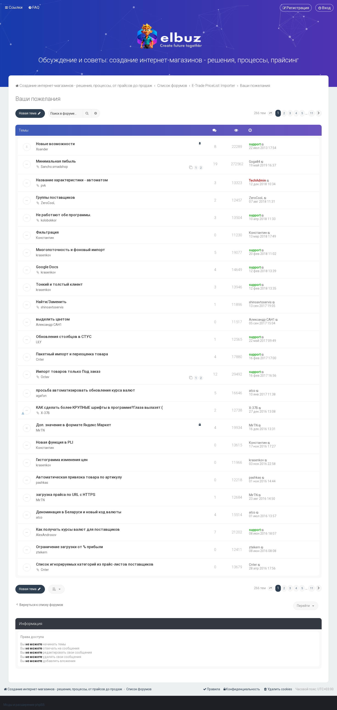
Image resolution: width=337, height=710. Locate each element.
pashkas (42, 482)
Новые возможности (55, 143)
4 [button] (296, 113)
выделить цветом (53, 319)
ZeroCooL (48, 203)
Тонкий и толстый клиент (59, 284)
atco (252, 390)
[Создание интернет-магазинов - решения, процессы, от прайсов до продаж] (168, 36)
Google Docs (47, 267)
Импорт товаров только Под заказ (68, 371)
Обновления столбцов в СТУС (63, 336)
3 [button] (290, 113)
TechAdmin (257, 180)
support (255, 144)
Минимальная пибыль (56, 161)
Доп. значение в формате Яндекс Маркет (73, 425)
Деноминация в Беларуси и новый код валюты (78, 512)
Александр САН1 (49, 324)
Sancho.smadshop (54, 167)
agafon (41, 396)
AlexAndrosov (46, 535)
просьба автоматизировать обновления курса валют (85, 390)
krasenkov (43, 255)
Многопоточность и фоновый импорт (70, 249)
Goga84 (254, 161)
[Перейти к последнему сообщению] (262, 144)
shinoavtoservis (52, 307)
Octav (45, 377)
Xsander (42, 149)
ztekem (41, 552)
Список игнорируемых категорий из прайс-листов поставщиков (94, 564)
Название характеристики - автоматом (72, 180)
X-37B (45, 413)
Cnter (40, 359)
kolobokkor (49, 220)
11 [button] (311, 113)
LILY (38, 342)
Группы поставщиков (55, 197)
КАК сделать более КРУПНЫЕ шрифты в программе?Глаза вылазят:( (99, 407)
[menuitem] (34, 7)
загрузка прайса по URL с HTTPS (65, 494)
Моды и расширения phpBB (24, 705)
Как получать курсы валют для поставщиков (78, 529)
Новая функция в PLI (54, 442)
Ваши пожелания (38, 99)
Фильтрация (47, 232)
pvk (43, 185)
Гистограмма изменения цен (62, 459)
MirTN (40, 430)
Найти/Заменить (51, 301)
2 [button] (284, 113)
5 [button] (302, 113)
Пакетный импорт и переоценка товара (72, 354)
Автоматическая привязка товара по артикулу (79, 477)
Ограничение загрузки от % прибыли (69, 546)
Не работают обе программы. (63, 215)
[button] (270, 113)
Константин (45, 238)
